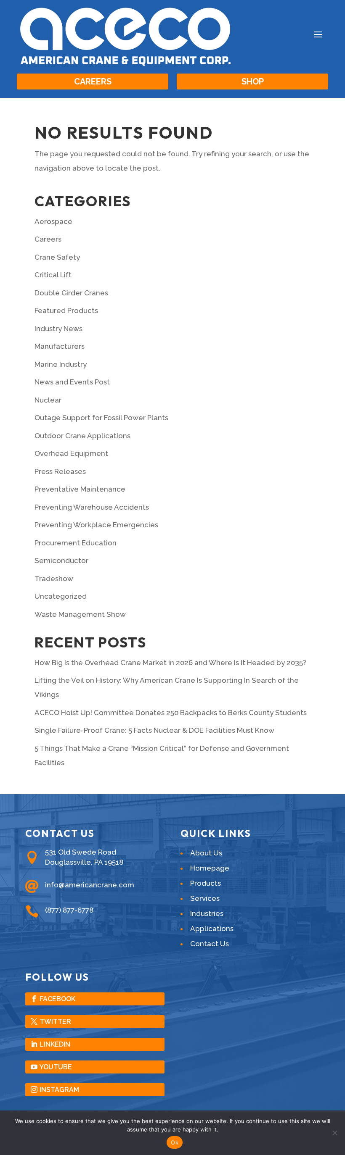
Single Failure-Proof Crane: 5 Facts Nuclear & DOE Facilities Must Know (154, 730)
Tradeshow (53, 578)
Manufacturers (59, 346)
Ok (174, 1142)
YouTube (56, 1067)
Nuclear (47, 400)
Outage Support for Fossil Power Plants (101, 417)
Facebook (57, 999)
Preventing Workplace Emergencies (96, 525)
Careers (92, 81)
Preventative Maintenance (79, 489)
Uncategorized (60, 596)
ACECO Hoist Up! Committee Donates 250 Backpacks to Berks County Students (170, 712)
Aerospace (53, 221)
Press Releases (60, 471)
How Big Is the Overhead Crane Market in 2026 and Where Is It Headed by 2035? (170, 662)
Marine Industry (60, 364)
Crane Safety (57, 257)
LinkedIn (55, 1044)
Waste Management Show (80, 614)
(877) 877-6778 (69, 910)
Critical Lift (53, 275)
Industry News (58, 328)
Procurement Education (75, 543)
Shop (253, 81)
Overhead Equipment (71, 453)
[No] (334, 1133)
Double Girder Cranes (71, 293)
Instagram (59, 1090)
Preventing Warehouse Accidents (91, 507)
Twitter (55, 1022)
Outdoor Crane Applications (82, 435)
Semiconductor (61, 560)
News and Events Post (72, 382)
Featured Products (66, 310)
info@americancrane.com (89, 885)
